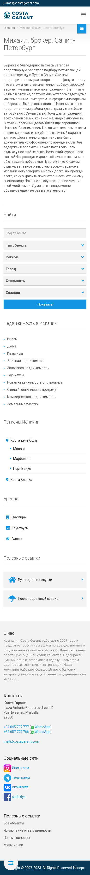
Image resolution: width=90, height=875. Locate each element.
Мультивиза (13, 845)
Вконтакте (19, 787)
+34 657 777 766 (16, 732)
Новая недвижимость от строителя (35, 382)
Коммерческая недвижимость (31, 397)
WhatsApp (42, 727)
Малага (19, 449)
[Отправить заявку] (81, 28)
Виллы (12, 339)
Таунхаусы (15, 375)
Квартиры (15, 353)
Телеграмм (20, 777)
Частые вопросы (17, 838)
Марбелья (21, 459)
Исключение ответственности (27, 830)
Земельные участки (23, 404)
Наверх (79, 868)
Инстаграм (20, 768)
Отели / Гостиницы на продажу (31, 390)
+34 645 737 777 (16, 727)
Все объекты (14, 823)
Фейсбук (18, 797)
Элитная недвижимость (26, 361)
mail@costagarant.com (23, 3)
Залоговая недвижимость (28, 368)
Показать (45, 304)
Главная (9, 28)
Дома (11, 346)
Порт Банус (22, 468)
